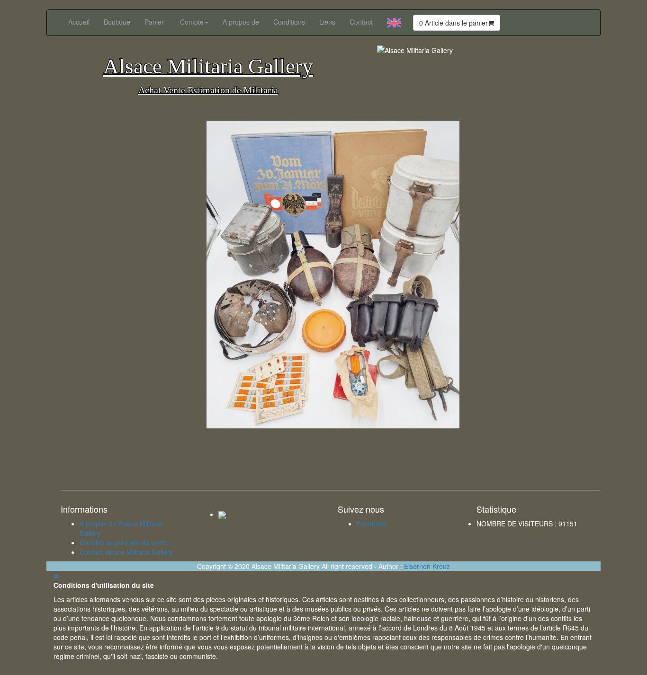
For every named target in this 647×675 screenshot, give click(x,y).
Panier (154, 22)
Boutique (117, 22)
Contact (361, 22)
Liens (327, 22)
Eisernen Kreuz (427, 566)
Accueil (79, 22)
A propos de (241, 22)
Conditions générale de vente (124, 542)
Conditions (289, 22)
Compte (192, 22)
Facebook (371, 523)
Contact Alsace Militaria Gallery (126, 552)
